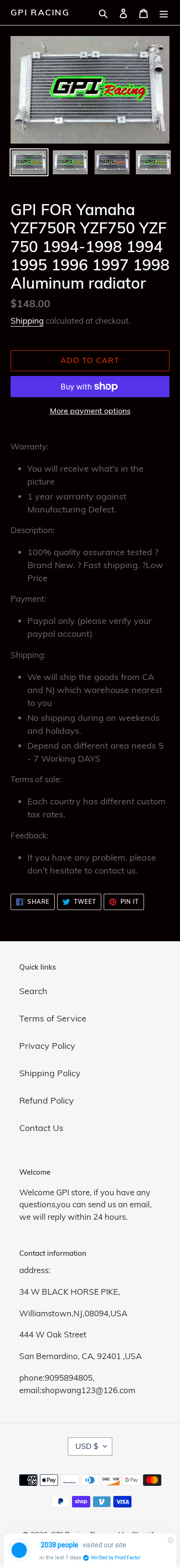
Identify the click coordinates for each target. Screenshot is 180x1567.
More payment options (90, 410)
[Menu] (164, 12)
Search (33, 990)
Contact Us (41, 1127)
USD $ (86, 1446)
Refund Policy (46, 1100)
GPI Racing (40, 12)
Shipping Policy (50, 1073)
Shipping (27, 321)
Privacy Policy (47, 1045)
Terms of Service (52, 1018)
